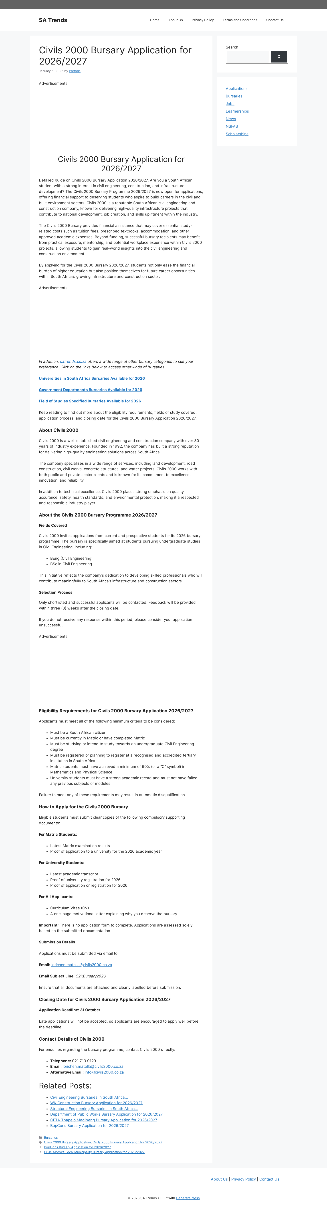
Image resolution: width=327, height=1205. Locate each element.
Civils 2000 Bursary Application (67, 1142)
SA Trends (53, 20)
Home (154, 20)
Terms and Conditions (240, 20)
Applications (237, 88)
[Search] (279, 57)
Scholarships (237, 134)
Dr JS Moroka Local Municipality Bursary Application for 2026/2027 (94, 1152)
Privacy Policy (203, 20)
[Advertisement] (121, 118)
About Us (175, 20)
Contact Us (275, 20)
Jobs (230, 103)
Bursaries (51, 1137)
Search (232, 47)
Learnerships (237, 111)
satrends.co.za (73, 361)
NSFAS (232, 126)
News (231, 119)
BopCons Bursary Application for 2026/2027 (77, 1147)
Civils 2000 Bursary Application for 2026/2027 (127, 1142)
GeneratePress (188, 1198)
